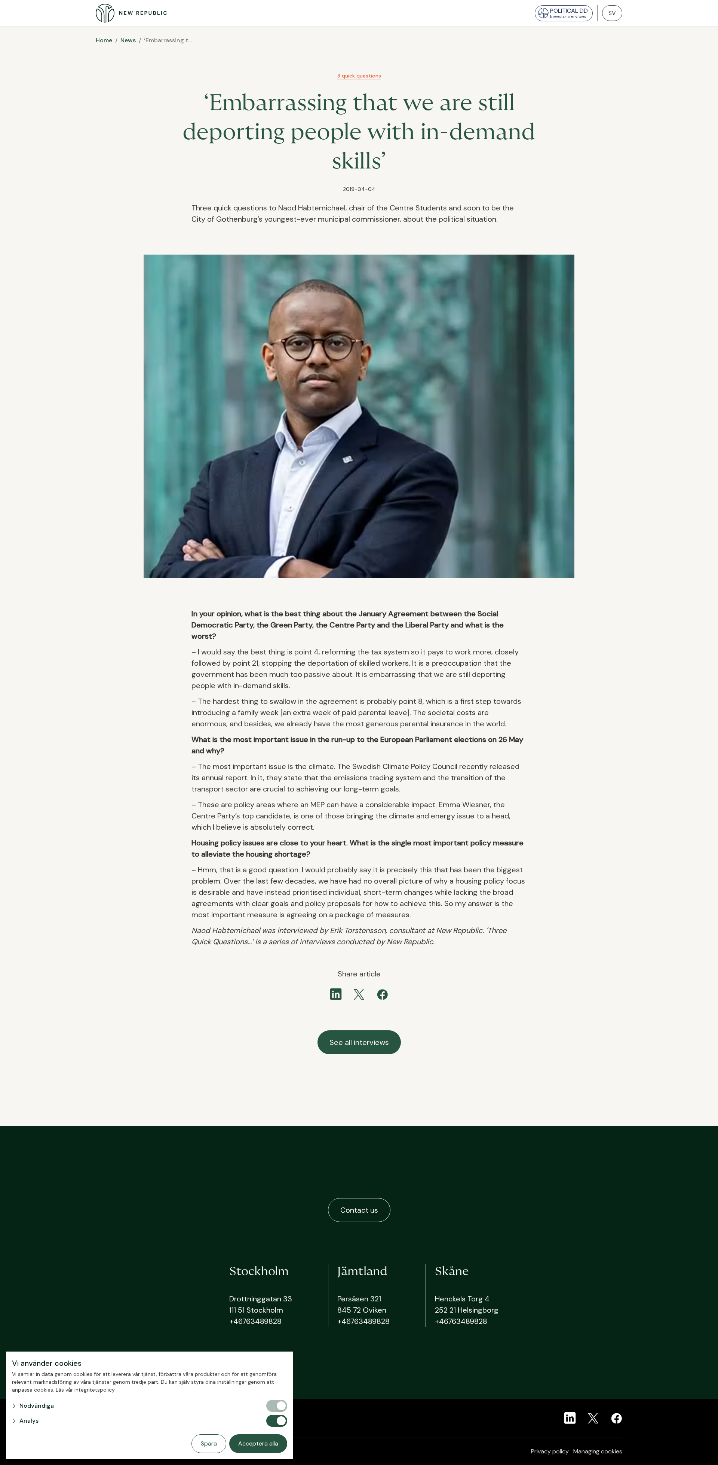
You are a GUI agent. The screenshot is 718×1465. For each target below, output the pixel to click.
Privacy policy (550, 1451)
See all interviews (359, 1042)
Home (104, 40)
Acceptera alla (258, 1443)
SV (612, 13)
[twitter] (359, 994)
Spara (209, 1443)
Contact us (359, 1210)
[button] (138, 1406)
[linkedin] (336, 994)
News (128, 40)
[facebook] (382, 994)
